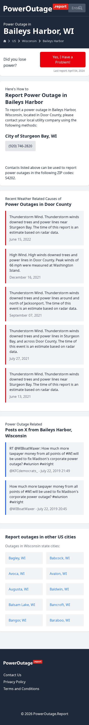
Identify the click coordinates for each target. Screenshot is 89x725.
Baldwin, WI (59, 589)
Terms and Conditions (21, 688)
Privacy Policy (14, 681)
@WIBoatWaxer (22, 508)
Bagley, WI (17, 558)
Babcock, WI (60, 558)
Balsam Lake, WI (22, 604)
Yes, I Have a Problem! (63, 60)
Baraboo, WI (60, 620)
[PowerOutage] (22, 662)
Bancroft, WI (60, 604)
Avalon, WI (58, 573)
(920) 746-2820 (20, 146)
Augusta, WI (18, 589)
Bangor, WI (17, 620)
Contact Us (12, 675)
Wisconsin (29, 41)
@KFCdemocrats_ (24, 470)
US (14, 41)
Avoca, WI (16, 573)
